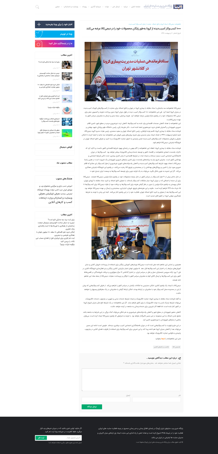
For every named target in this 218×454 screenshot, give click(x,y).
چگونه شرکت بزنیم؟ (67, 244)
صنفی (57, 6)
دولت (107, 6)
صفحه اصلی (135, 6)
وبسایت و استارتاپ (71, 6)
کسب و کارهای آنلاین (161, 347)
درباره (126, 6)
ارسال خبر (116, 6)
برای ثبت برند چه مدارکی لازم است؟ (61, 219)
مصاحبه (63, 194)
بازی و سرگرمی (56, 186)
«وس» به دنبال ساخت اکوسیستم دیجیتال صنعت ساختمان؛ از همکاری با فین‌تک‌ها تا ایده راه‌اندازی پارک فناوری (56, 226)
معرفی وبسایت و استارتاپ (55, 196)
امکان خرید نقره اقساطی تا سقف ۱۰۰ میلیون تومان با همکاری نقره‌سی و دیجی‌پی (55, 234)
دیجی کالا (176, 347)
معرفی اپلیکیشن (53, 194)
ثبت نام (41, 437)
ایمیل (128, 395)
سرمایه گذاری (96, 6)
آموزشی (69, 186)
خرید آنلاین (59, 190)
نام (180, 395)
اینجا (163, 338)
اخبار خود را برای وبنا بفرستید (59, 24)
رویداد (84, 6)
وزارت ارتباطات (46, 198)
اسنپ (64, 186)
